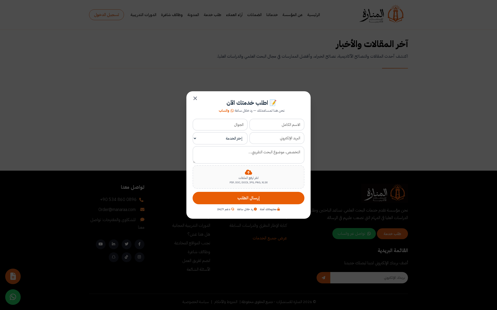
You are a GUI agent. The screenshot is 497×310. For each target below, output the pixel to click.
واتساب (224, 110)
